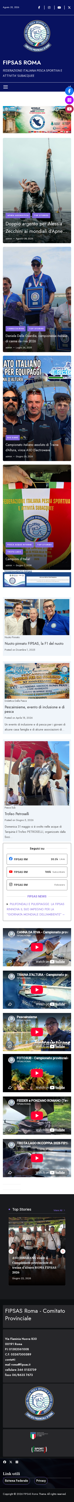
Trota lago (14, 551)
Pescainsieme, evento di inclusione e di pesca (35, 709)
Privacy (41, 1481)
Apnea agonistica (18, 215)
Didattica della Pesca (16, 701)
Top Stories (41, 215)
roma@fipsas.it (21, 1365)
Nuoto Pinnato (12, 637)
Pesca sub (10, 807)
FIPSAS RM (21, 859)
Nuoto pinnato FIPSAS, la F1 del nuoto (34, 643)
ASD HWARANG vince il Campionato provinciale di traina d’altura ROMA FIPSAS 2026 (34, 1265)
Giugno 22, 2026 (21, 1278)
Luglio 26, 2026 (24, 347)
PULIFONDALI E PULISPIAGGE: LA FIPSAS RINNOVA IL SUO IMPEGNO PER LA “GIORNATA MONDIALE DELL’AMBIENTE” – (36, 909)
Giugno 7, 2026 (24, 565)
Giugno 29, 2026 (24, 456)
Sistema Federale (16, 1481)
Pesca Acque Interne (19, 544)
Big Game (12, 437)
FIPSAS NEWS (37, 896)
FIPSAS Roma (22, 62)
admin (9, 238)
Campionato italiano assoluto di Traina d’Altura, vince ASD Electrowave (32, 447)
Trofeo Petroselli (17, 814)
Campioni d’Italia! (18, 559)
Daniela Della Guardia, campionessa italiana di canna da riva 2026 (36, 339)
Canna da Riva (15, 328)
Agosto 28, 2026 (24, 238)
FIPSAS (19, 871)
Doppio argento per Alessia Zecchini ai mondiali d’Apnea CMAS (35, 227)
